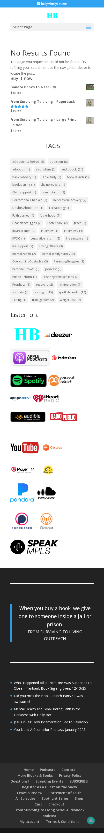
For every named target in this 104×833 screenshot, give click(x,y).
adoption (21, 169)
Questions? (19, 781)
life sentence (77, 238)
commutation (53, 192)
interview (49, 231)
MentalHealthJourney (58, 254)
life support (22, 246)
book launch (78, 177)
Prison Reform (24, 277)
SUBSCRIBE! (78, 781)
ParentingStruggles (69, 261)
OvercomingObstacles (30, 261)
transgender (43, 300)
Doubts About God (27, 208)
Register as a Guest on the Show (49, 787)
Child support (24, 192)
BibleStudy (51, 177)
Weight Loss (70, 300)
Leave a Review (29, 793)
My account (29, 821)
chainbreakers (53, 185)
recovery (44, 284)
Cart (38, 804)
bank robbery (24, 177)
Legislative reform (45, 238)
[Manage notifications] (91, 820)
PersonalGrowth (25, 269)
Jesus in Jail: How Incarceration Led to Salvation (51, 722)
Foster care (57, 223)
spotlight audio (72, 292)
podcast (53, 269)
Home (29, 769)
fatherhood (50, 215)
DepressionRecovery (69, 200)
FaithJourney (23, 215)
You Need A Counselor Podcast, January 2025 (49, 729)
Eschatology (59, 208)
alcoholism (45, 169)
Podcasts (47, 769)
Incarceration (23, 231)
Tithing (19, 300)
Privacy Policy (70, 775)
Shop (79, 798)
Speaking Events (49, 781)
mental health (24, 254)
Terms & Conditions (62, 821)
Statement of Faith (65, 793)
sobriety (20, 292)
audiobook (72, 169)
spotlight (43, 292)
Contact (68, 769)
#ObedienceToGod (28, 162)
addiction (58, 162)
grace (80, 223)
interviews (73, 231)
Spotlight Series (55, 798)
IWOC (18, 238)
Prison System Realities (60, 277)
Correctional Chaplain (29, 200)
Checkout (56, 804)
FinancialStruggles (26, 223)
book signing (23, 185)
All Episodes (25, 798)
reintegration (70, 284)
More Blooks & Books (35, 775)
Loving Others (51, 246)
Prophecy (21, 284)
